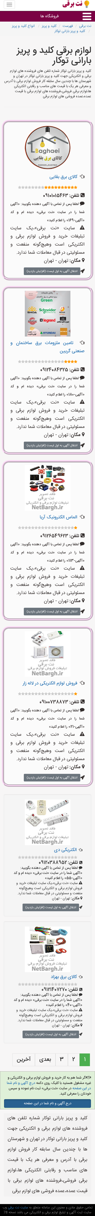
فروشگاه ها (49, 16)
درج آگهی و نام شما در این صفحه (47, 1103)
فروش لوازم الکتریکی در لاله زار (50, 683)
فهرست (68, 26)
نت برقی (85, 26)
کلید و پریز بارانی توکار (70, 31)
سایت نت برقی (17, 1207)
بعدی (45, 1059)
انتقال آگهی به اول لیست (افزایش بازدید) (52, 271)
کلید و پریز (49, 26)
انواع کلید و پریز (24, 26)
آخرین (24, 1059)
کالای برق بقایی (63, 177)
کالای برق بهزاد (64, 977)
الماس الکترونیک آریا (58, 517)
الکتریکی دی (65, 850)
